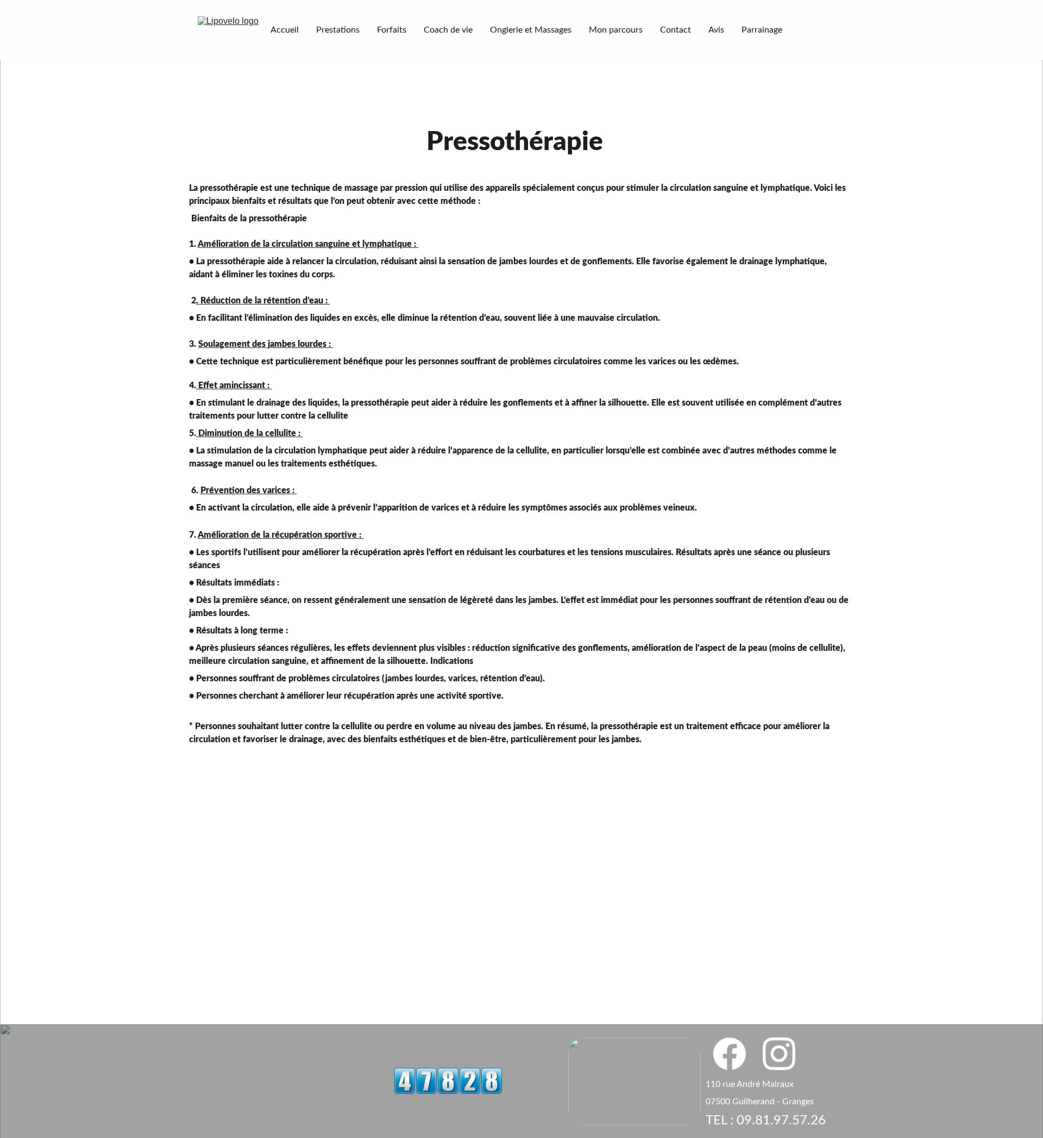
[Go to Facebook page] (735, 1053)
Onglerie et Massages (530, 30)
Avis (716, 30)
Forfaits (391, 30)
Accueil (285, 30)
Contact (675, 30)
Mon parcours (616, 30)
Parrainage (762, 30)
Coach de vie (448, 30)
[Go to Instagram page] (779, 1053)
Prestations (338, 30)
